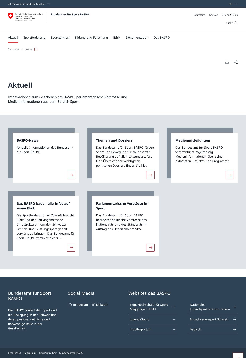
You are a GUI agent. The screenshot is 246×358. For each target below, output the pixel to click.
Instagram (80, 305)
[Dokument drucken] (227, 62)
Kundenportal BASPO (71, 352)
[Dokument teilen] (235, 62)
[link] (43, 155)
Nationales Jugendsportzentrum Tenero (210, 307)
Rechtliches (14, 352)
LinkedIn (102, 305)
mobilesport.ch (140, 329)
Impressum (30, 352)
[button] (13, 37)
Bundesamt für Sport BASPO (70, 14)
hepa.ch (195, 329)
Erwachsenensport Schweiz (209, 319)
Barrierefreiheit (48, 352)
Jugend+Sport (139, 319)
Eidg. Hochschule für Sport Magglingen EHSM (149, 307)
